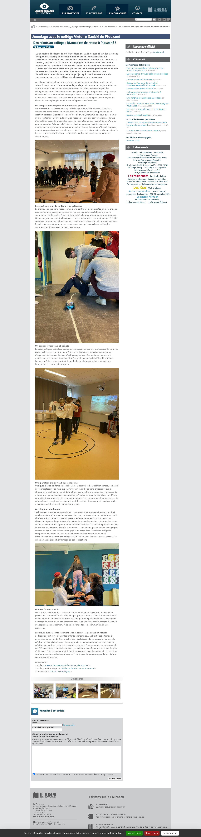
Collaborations (145, 152)
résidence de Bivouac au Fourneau (77, 668)
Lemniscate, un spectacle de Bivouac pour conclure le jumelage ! (147, 124)
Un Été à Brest (154, 188)
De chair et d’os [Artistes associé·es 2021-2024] (147, 165)
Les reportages (44, 27)
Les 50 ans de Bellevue (157, 202)
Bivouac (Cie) (133, 141)
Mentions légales (40, 822)
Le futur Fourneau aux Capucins (147, 160)
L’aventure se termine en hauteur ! (143, 130)
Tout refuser (152, 833)
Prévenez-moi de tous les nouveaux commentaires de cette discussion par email (74, 774)
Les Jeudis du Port (158, 176)
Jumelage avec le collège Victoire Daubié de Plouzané (92, 27)
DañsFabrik (158, 152)
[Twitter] (165, 20)
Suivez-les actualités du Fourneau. (111, 807)
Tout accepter (134, 833)
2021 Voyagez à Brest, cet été (147, 170)
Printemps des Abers (147, 162)
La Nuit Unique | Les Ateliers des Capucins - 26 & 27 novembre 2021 (148, 192)
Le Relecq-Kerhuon (147, 196)
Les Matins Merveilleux (136, 181)
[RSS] (169, 20)
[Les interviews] (94, 15)
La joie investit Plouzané (138, 115)
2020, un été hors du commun (147, 172)
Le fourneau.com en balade (147, 199)
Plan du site (55, 822)
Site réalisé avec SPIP (42, 824)
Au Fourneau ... (133, 184)
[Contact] (138, 15)
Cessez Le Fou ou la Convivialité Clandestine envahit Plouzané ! (142, 84)
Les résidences (138, 176)
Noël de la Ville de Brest (158, 181)
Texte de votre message (45, 736)
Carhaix (134, 152)
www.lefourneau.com (43, 816)
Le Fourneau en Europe (147, 155)
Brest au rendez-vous (137, 179)
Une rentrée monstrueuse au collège (144, 98)
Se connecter (69, 725)
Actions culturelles (60, 27)
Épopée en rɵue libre (157, 179)
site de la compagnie (60, 671)
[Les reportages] (70, 15)
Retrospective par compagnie (154, 184)
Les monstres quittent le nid (140, 89)
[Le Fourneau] (157, 15)
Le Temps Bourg (135, 167)
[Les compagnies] (117, 15)
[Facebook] (160, 20)
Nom (34, 723)
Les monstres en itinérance (139, 80)
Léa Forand (158, 52)
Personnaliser (170, 833)
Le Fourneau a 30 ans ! (136, 202)
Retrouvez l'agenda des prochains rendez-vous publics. (120, 817)
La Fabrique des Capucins (155, 167)
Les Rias (140, 187)
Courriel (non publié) (43, 727)
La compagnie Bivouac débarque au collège (147, 74)
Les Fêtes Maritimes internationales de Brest (147, 157)
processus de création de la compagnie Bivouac (65, 665)
